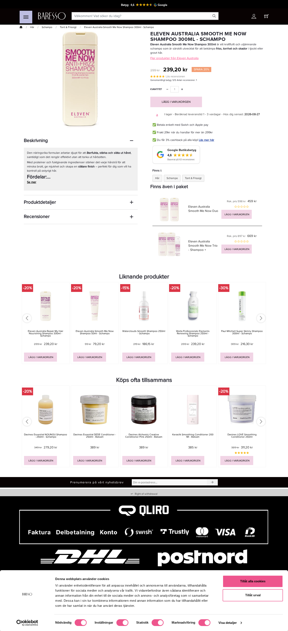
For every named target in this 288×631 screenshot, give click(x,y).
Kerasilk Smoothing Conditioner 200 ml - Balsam (192, 435)
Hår (32, 27)
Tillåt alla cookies (252, 581)
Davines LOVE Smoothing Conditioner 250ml (242, 435)
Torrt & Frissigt (68, 27)
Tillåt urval (253, 595)
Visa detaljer (227, 622)
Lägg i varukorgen (176, 102)
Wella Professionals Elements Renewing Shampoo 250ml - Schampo (193, 333)
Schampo (47, 27)
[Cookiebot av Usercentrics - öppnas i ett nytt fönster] (27, 623)
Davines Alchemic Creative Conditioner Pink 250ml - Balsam (143, 435)
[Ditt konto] (254, 17)
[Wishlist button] (242, 16)
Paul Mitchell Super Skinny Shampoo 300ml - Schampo (242, 332)
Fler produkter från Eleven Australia (174, 58)
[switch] (122, 622)
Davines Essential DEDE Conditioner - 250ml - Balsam (94, 435)
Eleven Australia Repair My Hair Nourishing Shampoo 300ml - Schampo (45, 333)
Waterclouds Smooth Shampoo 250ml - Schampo (143, 332)
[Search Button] (214, 16)
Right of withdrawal (144, 494)
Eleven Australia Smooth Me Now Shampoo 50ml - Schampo (95, 332)
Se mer (31, 182)
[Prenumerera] (212, 482)
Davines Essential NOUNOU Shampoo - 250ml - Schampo (45, 435)
